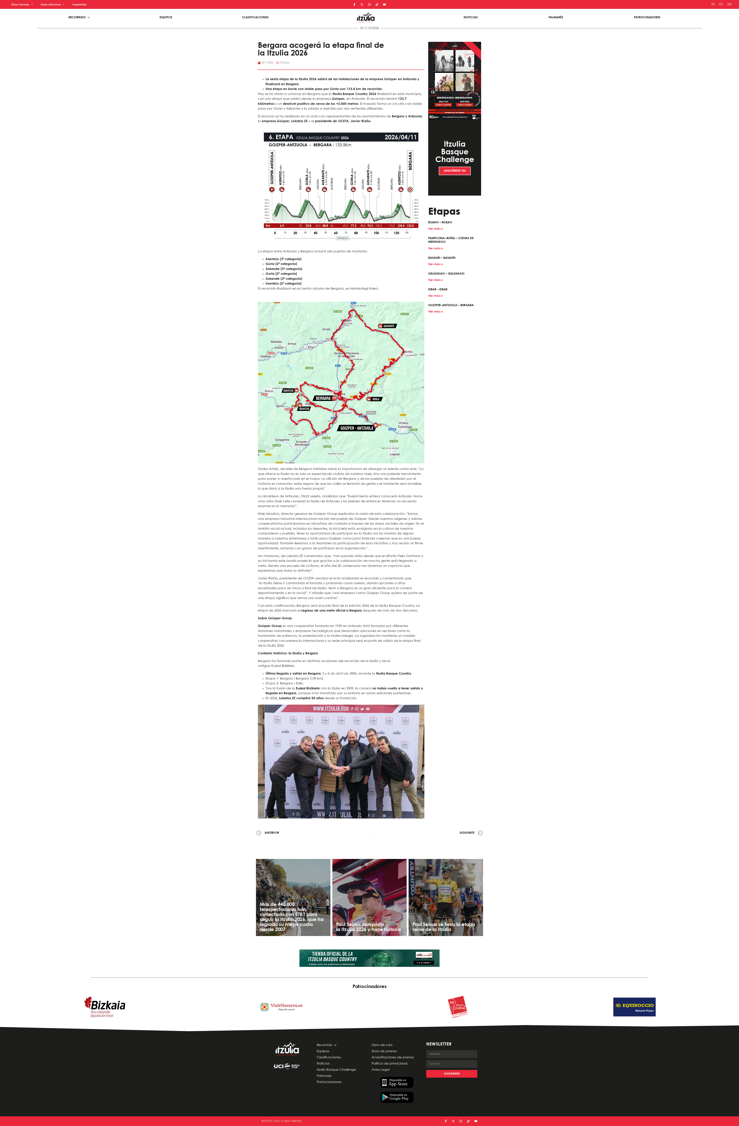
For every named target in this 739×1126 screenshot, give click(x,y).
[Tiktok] (376, 4)
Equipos (166, 17)
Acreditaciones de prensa (393, 1057)
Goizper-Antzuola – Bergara (451, 305)
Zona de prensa (384, 1051)
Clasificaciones (255, 17)
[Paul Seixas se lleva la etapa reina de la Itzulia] (446, 897)
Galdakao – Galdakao (446, 273)
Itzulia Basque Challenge (336, 1069)
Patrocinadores (647, 17)
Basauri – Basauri (442, 257)
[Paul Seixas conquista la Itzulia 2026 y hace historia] (369, 897)
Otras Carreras (20, 4)
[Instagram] (369, 4)
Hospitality (79, 4)
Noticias (471, 17)
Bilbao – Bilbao (440, 222)
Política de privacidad (389, 1063)
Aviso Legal (381, 1069)
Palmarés (555, 17)
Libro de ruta (382, 1045)
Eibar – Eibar (437, 289)
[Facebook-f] (354, 4)
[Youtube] (384, 4)
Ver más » (435, 228)
